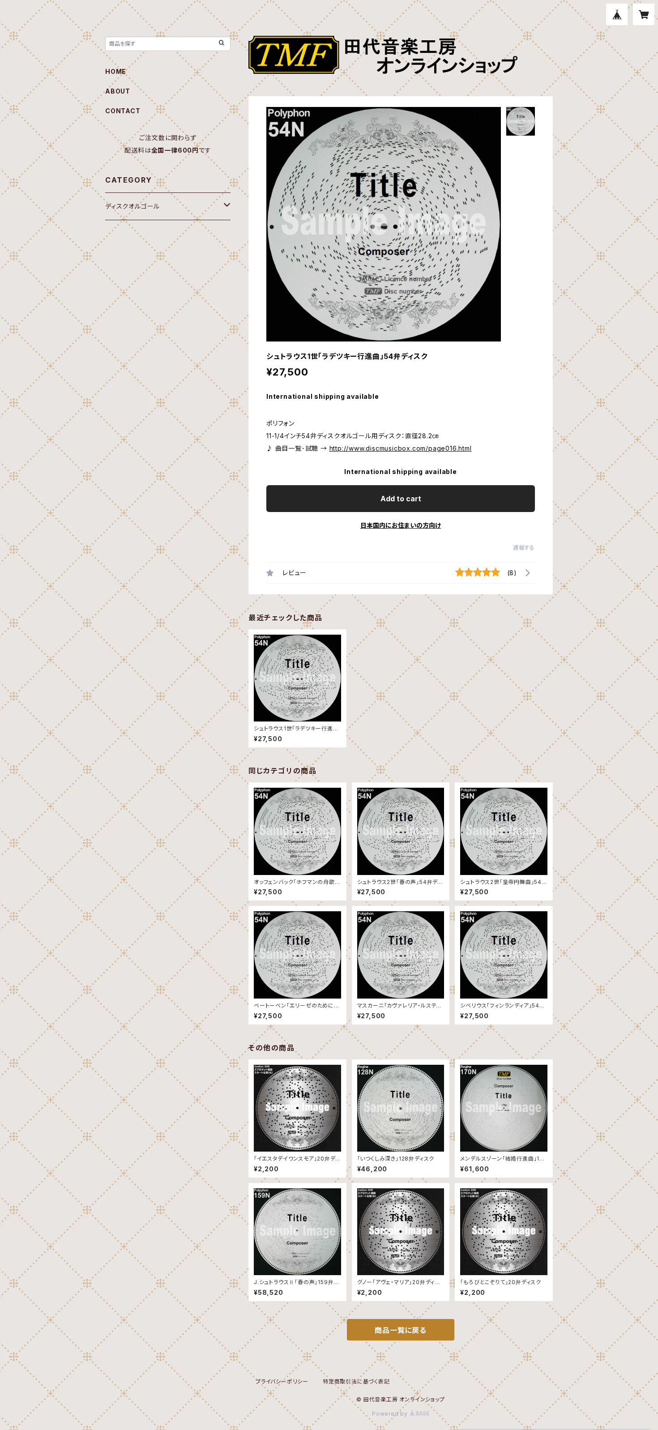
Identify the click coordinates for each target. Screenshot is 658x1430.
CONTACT (123, 111)
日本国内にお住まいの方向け (400, 525)
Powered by (391, 1413)
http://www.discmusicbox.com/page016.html (400, 448)
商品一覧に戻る (401, 1330)
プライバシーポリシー (282, 1381)
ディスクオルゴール (132, 206)
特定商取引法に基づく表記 (356, 1381)
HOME (115, 71)
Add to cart (400, 498)
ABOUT (117, 91)
